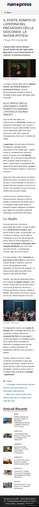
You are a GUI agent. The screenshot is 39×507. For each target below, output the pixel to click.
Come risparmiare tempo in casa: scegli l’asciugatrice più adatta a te (22, 437)
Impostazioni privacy (32, 505)
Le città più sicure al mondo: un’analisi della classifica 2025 (21, 462)
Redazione (30, 504)
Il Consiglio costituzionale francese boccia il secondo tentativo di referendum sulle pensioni (18, 387)
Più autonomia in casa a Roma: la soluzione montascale (22, 486)
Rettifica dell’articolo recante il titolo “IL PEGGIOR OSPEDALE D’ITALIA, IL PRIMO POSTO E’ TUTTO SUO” (22, 422)
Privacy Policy (10, 504)
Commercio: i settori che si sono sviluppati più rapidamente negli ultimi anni (22, 474)
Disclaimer (21, 504)
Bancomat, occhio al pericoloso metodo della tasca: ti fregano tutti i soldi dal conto (17, 397)
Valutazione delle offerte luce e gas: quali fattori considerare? (21, 450)
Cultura (9, 381)
